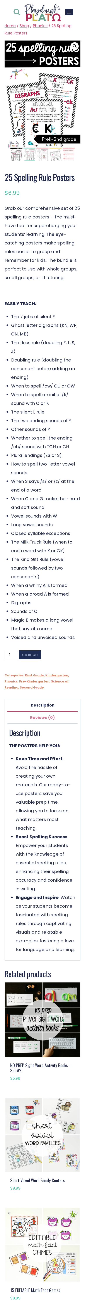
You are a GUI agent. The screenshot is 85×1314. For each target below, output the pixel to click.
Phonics (11, 681)
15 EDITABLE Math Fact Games (35, 1290)
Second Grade (32, 687)
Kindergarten (56, 675)
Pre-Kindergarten (34, 681)
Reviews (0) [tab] (42, 717)
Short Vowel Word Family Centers (37, 1180)
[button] (75, 46)
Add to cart (30, 654)
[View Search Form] (17, 12)
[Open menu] (69, 12)
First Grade (34, 675)
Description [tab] (42, 705)
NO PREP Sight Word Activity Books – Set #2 (40, 1068)
